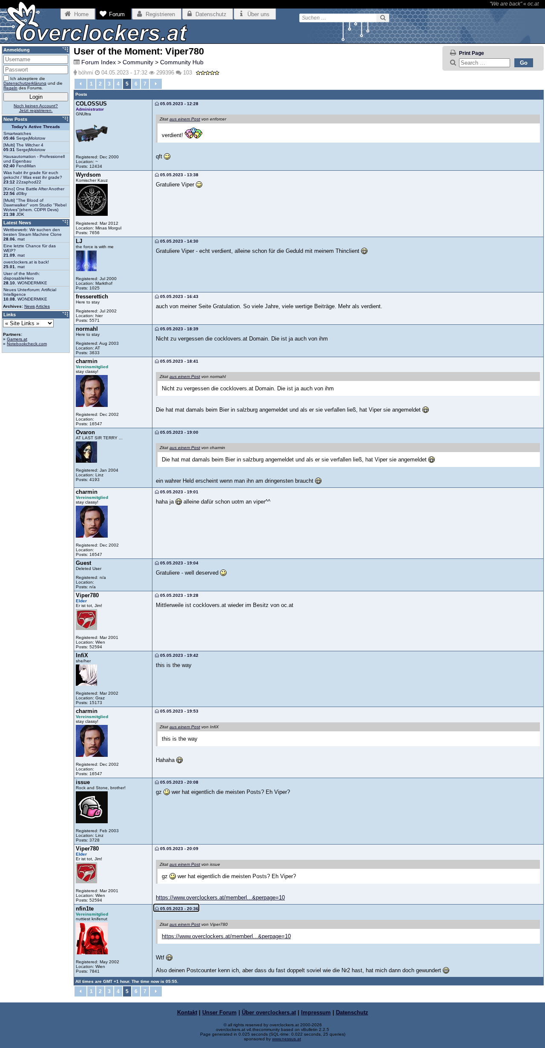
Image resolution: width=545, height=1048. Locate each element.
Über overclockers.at (269, 1012)
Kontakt (187, 1012)
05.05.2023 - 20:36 (178, 908)
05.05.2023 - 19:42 (178, 655)
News (29, 306)
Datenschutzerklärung (24, 83)
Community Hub (182, 62)
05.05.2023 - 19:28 (178, 595)
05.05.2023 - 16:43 (178, 296)
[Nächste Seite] (156, 84)
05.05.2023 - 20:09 (178, 848)
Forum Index (98, 62)
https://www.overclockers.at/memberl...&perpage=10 (220, 897)
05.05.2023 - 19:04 (178, 563)
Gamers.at (17, 339)
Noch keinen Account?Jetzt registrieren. (36, 108)
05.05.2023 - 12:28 (178, 103)
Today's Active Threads (35, 126)
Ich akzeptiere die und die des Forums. (33, 83)
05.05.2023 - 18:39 (178, 328)
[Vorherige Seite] (80, 84)
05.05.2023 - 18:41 (178, 361)
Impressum (316, 1012)
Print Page (471, 53)
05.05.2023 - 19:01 (178, 492)
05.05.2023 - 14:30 (178, 241)
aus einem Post (184, 119)
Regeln (10, 88)
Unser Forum (219, 1012)
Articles (43, 306)
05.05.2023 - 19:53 (178, 711)
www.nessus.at (286, 1039)
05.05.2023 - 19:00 (178, 432)
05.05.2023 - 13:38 (178, 174)
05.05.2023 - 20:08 (178, 782)
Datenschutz (352, 1012)
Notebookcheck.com (27, 343)
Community (138, 62)
